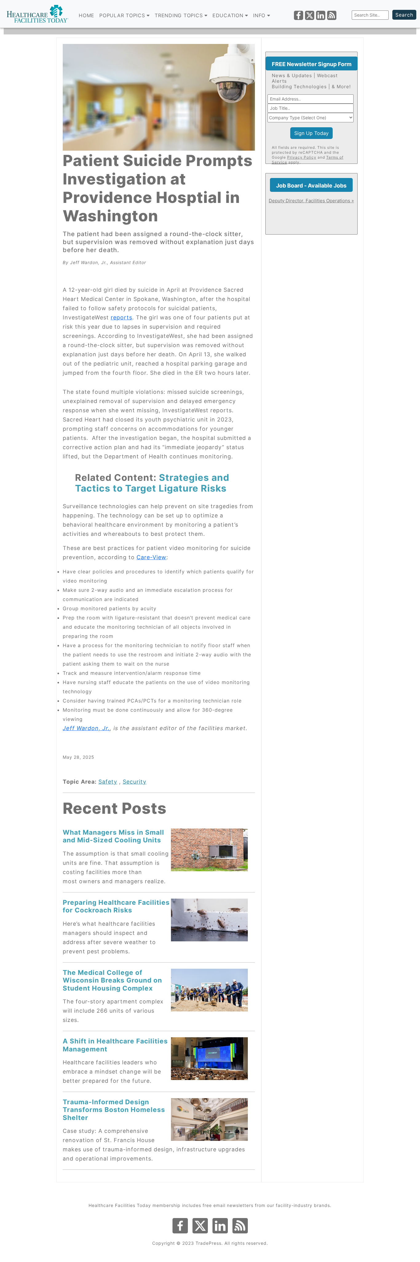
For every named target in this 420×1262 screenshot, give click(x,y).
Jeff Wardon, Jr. (86, 728)
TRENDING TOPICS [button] (179, 15)
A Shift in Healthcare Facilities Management (115, 1045)
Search (404, 15)
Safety (107, 781)
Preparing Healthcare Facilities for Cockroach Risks (116, 906)
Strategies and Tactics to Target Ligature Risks (152, 483)
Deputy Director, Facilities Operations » (311, 201)
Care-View (151, 557)
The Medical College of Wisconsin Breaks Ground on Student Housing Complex (112, 980)
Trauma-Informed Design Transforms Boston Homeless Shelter (114, 1110)
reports (121, 317)
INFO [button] (260, 15)
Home (86, 15)
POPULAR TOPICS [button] (123, 15)
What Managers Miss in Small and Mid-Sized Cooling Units (113, 836)
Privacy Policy (301, 157)
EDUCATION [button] (228, 15)
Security (134, 781)
